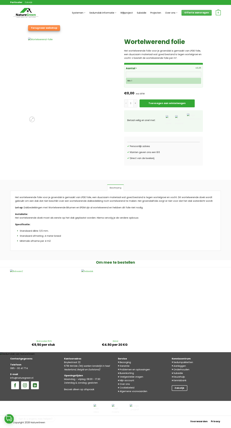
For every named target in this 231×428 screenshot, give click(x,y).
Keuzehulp (179, 376)
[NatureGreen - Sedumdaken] (26, 14)
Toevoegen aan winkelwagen (167, 103)
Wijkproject (126, 12)
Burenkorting (126, 373)
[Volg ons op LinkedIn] (35, 385)
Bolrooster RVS (44, 341)
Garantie (124, 365)
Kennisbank (179, 380)
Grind (115, 341)
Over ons (170, 12)
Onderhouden (181, 369)
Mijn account (126, 380)
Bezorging (125, 362)
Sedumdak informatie (101, 12)
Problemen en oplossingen (134, 369)
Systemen (77, 12)
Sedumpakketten (183, 362)
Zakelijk (28, 2)
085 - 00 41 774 (19, 368)
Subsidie (141, 12)
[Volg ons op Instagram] (25, 385)
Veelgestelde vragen (131, 376)
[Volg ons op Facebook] (15, 385)
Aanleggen (179, 365)
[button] (218, 12)
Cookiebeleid (126, 387)
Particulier (16, 2)
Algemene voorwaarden (133, 391)
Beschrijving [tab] (115, 188)
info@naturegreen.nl (21, 377)
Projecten (155, 12)
